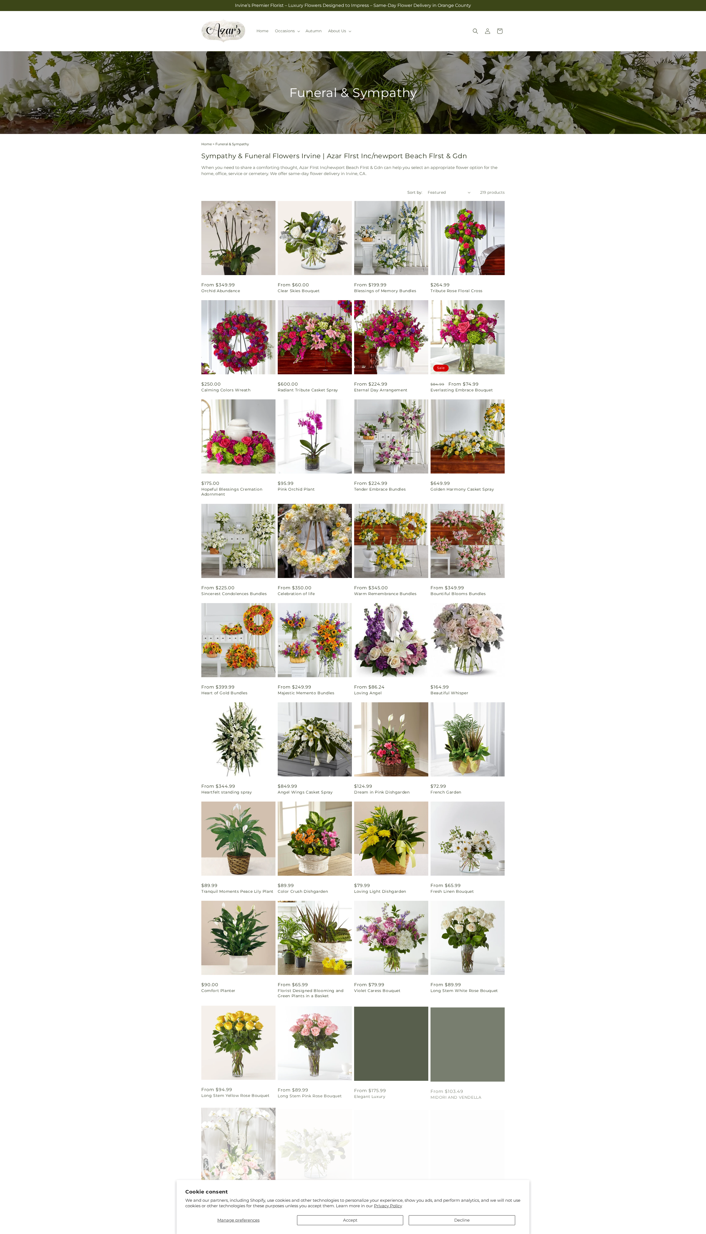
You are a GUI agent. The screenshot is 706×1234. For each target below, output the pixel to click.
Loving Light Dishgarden (380, 891)
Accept (350, 1220)
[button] (287, 31)
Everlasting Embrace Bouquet (461, 390)
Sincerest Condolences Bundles (234, 593)
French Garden (445, 792)
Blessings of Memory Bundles (385, 290)
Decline (462, 1220)
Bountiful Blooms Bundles (458, 593)
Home (206, 144)
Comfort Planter (218, 990)
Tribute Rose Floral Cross (456, 290)
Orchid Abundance (220, 290)
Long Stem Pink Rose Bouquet (310, 1095)
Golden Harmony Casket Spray (462, 489)
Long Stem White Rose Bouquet (464, 990)
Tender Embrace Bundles (380, 489)
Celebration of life (296, 593)
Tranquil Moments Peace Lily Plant (237, 891)
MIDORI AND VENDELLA (455, 1095)
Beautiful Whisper (449, 692)
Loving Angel (368, 692)
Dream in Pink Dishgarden (382, 792)
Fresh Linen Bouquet (452, 891)
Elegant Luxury (369, 1095)
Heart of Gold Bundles (224, 692)
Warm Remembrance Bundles (385, 593)
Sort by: (414, 192)
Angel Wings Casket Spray (305, 792)
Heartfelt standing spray (226, 792)
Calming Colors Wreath (226, 390)
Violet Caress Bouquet (377, 990)
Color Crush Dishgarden (303, 891)
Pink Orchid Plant (296, 489)
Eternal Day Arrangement (381, 390)
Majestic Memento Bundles (306, 692)
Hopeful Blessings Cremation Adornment (231, 492)
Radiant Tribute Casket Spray (308, 390)
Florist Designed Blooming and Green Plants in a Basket (310, 993)
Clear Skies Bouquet (299, 290)
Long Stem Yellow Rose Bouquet (235, 1095)
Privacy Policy (388, 1205)
